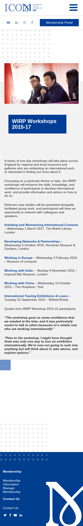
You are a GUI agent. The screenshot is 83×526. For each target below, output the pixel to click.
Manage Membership (11, 490)
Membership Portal (59, 22)
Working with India (18, 270)
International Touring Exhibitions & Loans (36, 296)
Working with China (19, 283)
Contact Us (10, 508)
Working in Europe (18, 257)
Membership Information (11, 482)
